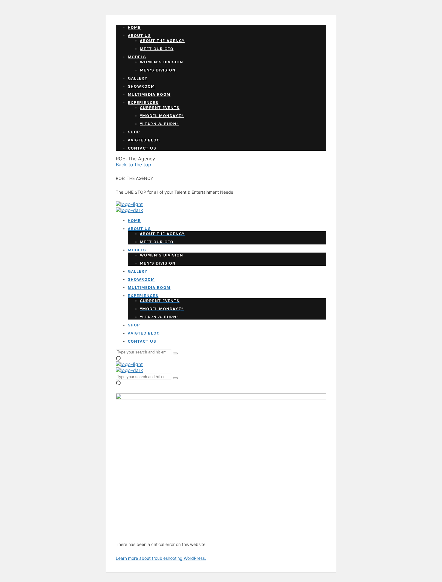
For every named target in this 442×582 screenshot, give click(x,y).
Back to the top (133, 165)
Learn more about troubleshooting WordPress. (161, 558)
